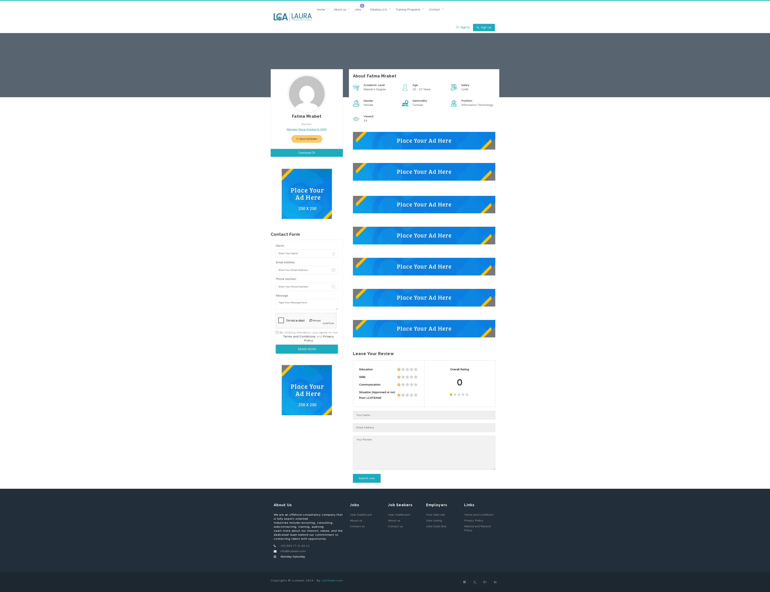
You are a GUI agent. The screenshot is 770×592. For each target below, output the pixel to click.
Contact (434, 9)
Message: (282, 295)
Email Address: (285, 262)
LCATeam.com (332, 580)
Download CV (306, 152)
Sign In (465, 27)
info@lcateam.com (293, 551)
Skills (362, 377)
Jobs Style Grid (436, 526)
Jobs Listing (434, 520)
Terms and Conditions (299, 336)
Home (321, 9)
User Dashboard (361, 514)
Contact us (357, 526)
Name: (280, 245)
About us (340, 9)
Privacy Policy (473, 520)
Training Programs (408, 9)
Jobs (358, 9)
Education (366, 369)
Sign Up (485, 27)
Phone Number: (286, 279)
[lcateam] (293, 17)
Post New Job (435, 514)
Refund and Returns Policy (477, 528)
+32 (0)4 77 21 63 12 (295, 545)
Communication (369, 384)
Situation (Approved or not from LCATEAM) (377, 395)
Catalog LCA (378, 9)
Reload (316, 320)
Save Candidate (308, 139)
